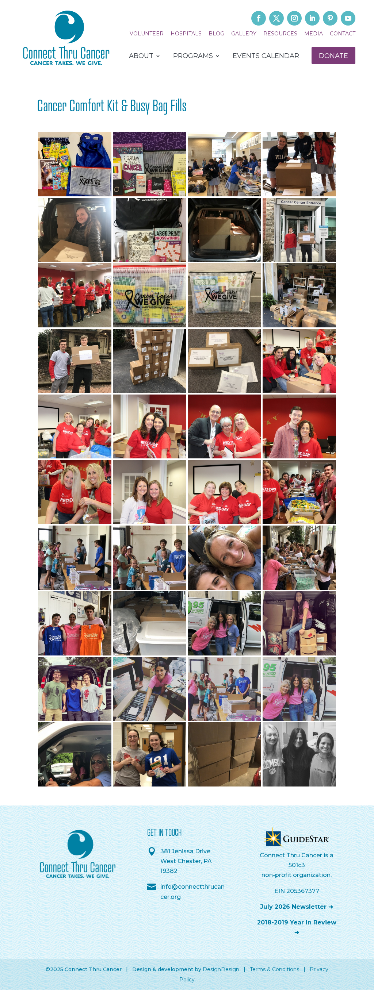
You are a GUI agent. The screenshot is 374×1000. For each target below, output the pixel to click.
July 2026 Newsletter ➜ (296, 906)
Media (313, 34)
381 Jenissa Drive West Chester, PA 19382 (186, 861)
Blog (216, 34)
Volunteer (147, 34)
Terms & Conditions (274, 969)
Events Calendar (266, 56)
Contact (342, 34)
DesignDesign (221, 969)
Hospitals (186, 34)
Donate (333, 56)
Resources (280, 34)
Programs (193, 56)
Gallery (243, 34)
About (141, 56)
